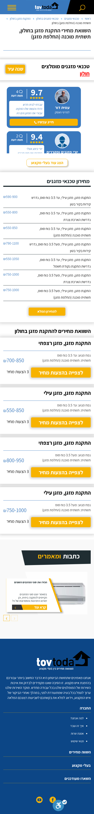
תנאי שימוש (77, 741)
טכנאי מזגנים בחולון (47, 19)
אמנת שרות (77, 733)
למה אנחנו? (77, 718)
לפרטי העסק (62, 112)
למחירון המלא (47, 311)
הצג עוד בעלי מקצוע (47, 162)
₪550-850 (10, 228)
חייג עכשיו (45, 121)
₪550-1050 (11, 259)
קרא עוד (40, 607)
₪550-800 (10, 212)
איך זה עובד (77, 726)
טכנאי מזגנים (71, 19)
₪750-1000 (11, 274)
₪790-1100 (11, 243)
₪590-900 (10, 196)
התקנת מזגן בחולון (20, 19)
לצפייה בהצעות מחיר (61, 372)
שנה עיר (15, 69)
